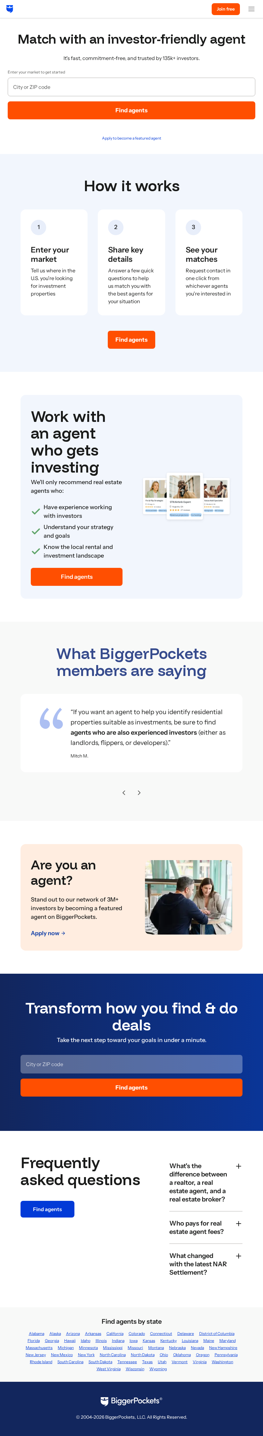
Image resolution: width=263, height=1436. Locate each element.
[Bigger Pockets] (9, 9)
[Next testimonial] (139, 793)
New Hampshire (223, 1347)
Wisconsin (135, 1368)
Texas (147, 1361)
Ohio (164, 1354)
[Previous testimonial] (124, 793)
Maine (208, 1340)
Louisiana (190, 1340)
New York (86, 1354)
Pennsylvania (226, 1354)
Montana (156, 1347)
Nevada (197, 1347)
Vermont (180, 1361)
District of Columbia (216, 1333)
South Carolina (70, 1361)
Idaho (85, 1340)
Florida (34, 1340)
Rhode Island (41, 1361)
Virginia (200, 1361)
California (114, 1333)
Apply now (45, 933)
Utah (162, 1361)
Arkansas (93, 1333)
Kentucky (168, 1340)
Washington (222, 1361)
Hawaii (70, 1340)
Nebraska (177, 1347)
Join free (226, 9)
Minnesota (88, 1347)
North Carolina (113, 1354)
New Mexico (62, 1354)
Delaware (185, 1333)
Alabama (36, 1333)
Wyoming (158, 1368)
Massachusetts (39, 1347)
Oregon (202, 1354)
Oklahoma (182, 1354)
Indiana (118, 1340)
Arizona (73, 1333)
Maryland (227, 1340)
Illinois (101, 1340)
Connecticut (161, 1333)
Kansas (149, 1340)
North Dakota (143, 1354)
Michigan (66, 1347)
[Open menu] (251, 9)
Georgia (52, 1340)
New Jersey (36, 1354)
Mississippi (113, 1347)
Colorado (137, 1333)
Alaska (55, 1333)
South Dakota (100, 1361)
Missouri (135, 1347)
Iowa (134, 1340)
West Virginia (109, 1368)
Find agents (131, 110)
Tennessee (127, 1361)
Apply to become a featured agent (131, 138)
